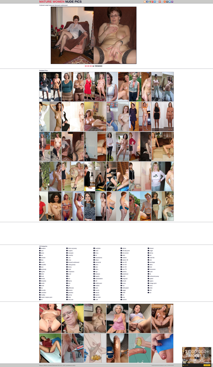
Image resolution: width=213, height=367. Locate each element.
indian (97, 260)
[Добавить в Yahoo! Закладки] (172, 2)
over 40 (124, 262)
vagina (151, 281)
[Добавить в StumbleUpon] (165, 2)
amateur (43, 248)
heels (96, 250)
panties (124, 271)
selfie (123, 292)
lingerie (97, 276)
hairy (69, 297)
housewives (98, 257)
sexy (123, 297)
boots (42, 285)
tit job (150, 271)
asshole (42, 257)
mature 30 (125, 260)
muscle (97, 290)
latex (96, 267)
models (97, 285)
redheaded (125, 288)
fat (68, 276)
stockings (152, 262)
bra (41, 288)
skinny (151, 253)
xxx (150, 292)
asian (42, 253)
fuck (69, 283)
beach (42, 262)
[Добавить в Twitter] (170, 2)
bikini (42, 274)
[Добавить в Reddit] (162, 2)
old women (125, 253)
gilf (69, 285)
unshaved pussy (154, 276)
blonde (42, 278)
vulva (150, 285)
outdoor (124, 257)
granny (70, 295)
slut (150, 255)
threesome (152, 269)
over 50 (124, 264)
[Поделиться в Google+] (152, 2)
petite (123, 276)
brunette (43, 290)
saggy (124, 290)
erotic (69, 269)
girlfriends (71, 288)
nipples (97, 295)
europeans (71, 271)
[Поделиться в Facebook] (147, 2)
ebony (70, 267)
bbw (41, 260)
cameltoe (43, 292)
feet (69, 278)
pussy (124, 283)
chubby (42, 295)
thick (150, 267)
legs (96, 271)
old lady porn (126, 250)
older (123, 255)
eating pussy (71, 264)
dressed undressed (73, 262)
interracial (98, 262)
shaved (124, 299)
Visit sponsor (98, 66)
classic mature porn (46, 297)
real (123, 285)
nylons (124, 248)
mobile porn (98, 283)
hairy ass (70, 299)
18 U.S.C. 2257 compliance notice (66, 365)
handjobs (98, 248)
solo (150, 260)
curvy (69, 260)
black (42, 276)
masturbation (99, 278)
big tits (42, 271)
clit (41, 299)
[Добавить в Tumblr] (167, 2)
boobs (42, 283)
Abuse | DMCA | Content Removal (48, 365)
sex (123, 295)
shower (151, 248)
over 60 (124, 267)
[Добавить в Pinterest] (160, 2)
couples (70, 250)
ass (41, 255)
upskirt (151, 278)
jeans (96, 264)
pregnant (124, 278)
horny (96, 253)
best (41, 267)
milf (96, 281)
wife (150, 290)
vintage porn (153, 283)
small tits (151, 257)
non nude (98, 297)
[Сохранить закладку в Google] (150, 2)
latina (96, 269)
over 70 (124, 269)
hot (96, 255)
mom (96, 288)
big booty (43, 269)
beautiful (43, 264)
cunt (69, 257)
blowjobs (43, 281)
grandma (70, 292)
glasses (70, 290)
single (151, 250)
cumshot (70, 255)
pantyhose (125, 274)
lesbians (97, 274)
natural (97, 292)
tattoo (151, 264)
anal (41, 250)
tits (150, 274)
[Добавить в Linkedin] (155, 2)
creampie (70, 253)
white (150, 288)
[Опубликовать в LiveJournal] (157, 2)
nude (96, 299)
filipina (70, 281)
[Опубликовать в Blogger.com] (145, 2)
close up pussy (72, 248)
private (124, 281)
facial (69, 274)
